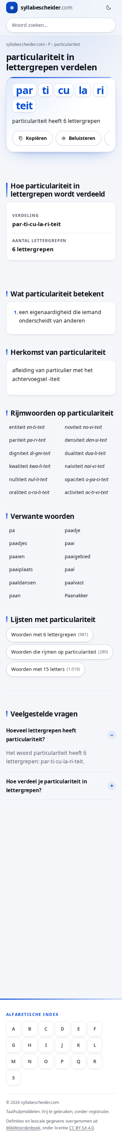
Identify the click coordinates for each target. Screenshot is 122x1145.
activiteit (86, 492)
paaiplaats (21, 569)
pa (12, 530)
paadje (72, 530)
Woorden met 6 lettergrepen (49, 634)
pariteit (27, 440)
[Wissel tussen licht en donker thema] (108, 7)
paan (15, 595)
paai (70, 543)
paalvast (74, 582)
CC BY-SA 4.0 (81, 1128)
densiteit (86, 440)
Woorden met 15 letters (45, 669)
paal (70, 569)
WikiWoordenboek (23, 1128)
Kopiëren (36, 138)
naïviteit (85, 466)
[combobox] (61, 25)
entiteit (27, 427)
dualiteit (85, 453)
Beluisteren (82, 138)
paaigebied (77, 556)
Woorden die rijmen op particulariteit (59, 652)
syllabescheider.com (25, 44)
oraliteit (29, 492)
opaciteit (86, 479)
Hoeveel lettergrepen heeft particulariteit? (41, 735)
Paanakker (76, 595)
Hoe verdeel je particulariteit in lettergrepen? (46, 786)
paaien (17, 556)
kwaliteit (29, 466)
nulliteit (28, 479)
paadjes (18, 543)
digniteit (29, 453)
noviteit (83, 427)
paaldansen (22, 582)
